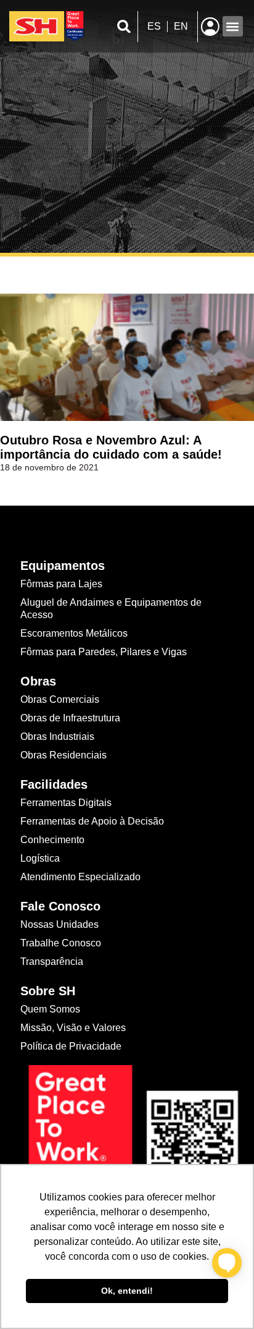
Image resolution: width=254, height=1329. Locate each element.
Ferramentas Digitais (66, 802)
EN (181, 26)
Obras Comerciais (59, 699)
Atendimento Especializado (80, 877)
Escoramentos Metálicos (74, 633)
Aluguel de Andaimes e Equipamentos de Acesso (111, 608)
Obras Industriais (57, 736)
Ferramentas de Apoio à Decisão (92, 821)
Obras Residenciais (63, 755)
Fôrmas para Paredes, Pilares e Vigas (103, 652)
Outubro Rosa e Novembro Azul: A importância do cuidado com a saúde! (111, 447)
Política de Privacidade (70, 1046)
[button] (124, 26)
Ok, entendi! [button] (127, 1291)
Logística (40, 858)
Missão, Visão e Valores (73, 1027)
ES (154, 26)
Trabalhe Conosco (60, 943)
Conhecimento (52, 839)
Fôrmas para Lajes (61, 584)
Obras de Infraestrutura (70, 718)
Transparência (53, 961)
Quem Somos (50, 1009)
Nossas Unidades (59, 924)
